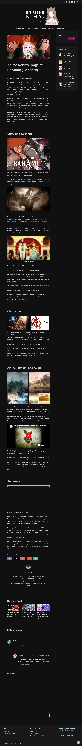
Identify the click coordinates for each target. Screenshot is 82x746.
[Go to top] (78, 742)
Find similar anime (32, 28)
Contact (50, 28)
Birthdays (43, 28)
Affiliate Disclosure (9, 733)
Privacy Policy (8, 729)
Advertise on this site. (67, 735)
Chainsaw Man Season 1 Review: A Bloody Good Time (28, 614)
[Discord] (64, 2)
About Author (33, 731)
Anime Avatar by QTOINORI (38, 736)
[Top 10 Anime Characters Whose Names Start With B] (60, 54)
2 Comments (28, 78)
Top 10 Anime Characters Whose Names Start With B (69, 55)
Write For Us (59, 28)
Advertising (7, 731)
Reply (47, 655)
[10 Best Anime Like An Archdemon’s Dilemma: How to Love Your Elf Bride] (60, 74)
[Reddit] (29, 558)
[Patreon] (77, 2)
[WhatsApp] (35, 558)
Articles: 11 (28, 589)
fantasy (24, 532)
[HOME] (7, 75)
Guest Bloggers (34, 733)
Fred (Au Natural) (18, 641)
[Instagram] (69, 2)
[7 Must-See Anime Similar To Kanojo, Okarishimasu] (60, 84)
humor (44, 285)
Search (60, 35)
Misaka (20, 655)
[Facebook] (66, 2)
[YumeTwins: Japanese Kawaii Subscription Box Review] (43, 607)
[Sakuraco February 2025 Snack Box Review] (13, 607)
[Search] (66, 28)
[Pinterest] (74, 2)
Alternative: (10, 713)
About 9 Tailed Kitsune (36, 729)
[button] (18, 323)
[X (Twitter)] (72, 2)
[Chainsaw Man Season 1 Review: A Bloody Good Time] (28, 607)
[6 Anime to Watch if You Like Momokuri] (60, 68)
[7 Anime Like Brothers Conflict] (60, 62)
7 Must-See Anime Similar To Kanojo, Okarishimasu (69, 84)
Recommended (19, 28)
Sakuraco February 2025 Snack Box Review (13, 614)
